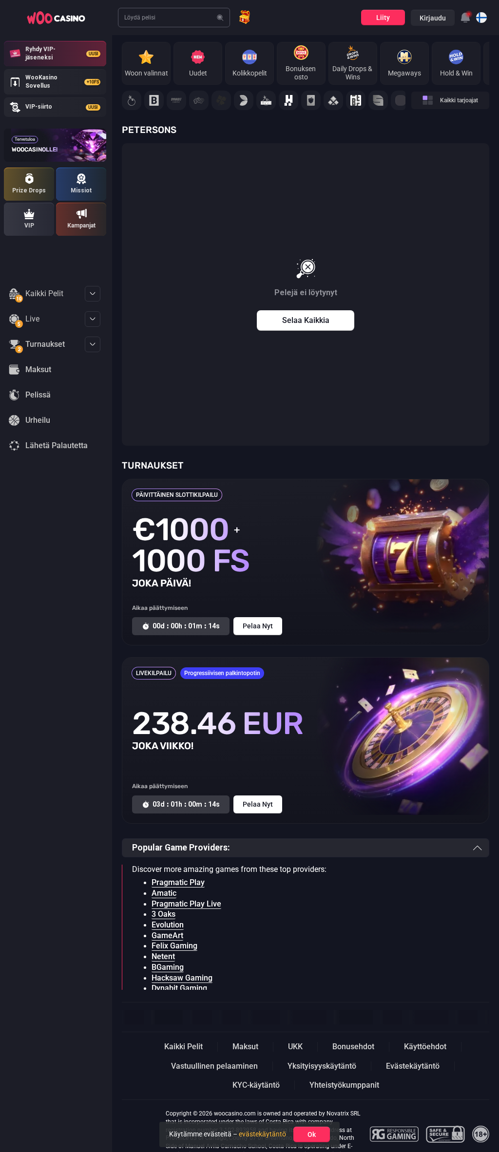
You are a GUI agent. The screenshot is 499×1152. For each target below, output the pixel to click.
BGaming (168, 967)
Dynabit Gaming (179, 988)
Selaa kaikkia (305, 320)
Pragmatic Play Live (186, 904)
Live (28, 320)
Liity (383, 17)
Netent (163, 956)
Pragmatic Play (178, 882)
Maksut (245, 1046)
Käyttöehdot (425, 1046)
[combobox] (465, 17)
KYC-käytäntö (256, 1085)
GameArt (167, 935)
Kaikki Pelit (39, 295)
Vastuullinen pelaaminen (214, 1066)
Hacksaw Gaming (182, 978)
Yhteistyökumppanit (344, 1085)
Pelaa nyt (258, 626)
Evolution (168, 925)
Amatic (164, 893)
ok (311, 1134)
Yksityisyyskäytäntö (322, 1066)
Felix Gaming (174, 946)
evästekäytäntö (262, 1134)
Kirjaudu (433, 18)
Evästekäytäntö (413, 1066)
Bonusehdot (353, 1046)
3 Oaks (163, 914)
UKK (295, 1046)
